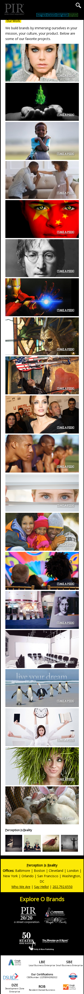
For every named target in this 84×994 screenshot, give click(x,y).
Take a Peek (65, 75)
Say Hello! (41, 886)
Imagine (41, 14)
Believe (51, 14)
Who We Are (20, 886)
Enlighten (62, 14)
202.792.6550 (62, 886)
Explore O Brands (42, 899)
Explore (73, 14)
